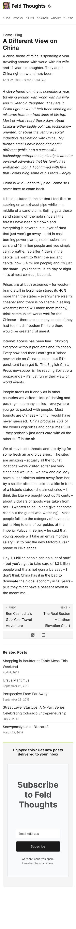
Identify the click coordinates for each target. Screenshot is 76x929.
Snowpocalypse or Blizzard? (25, 727)
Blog (18, 35)
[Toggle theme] (49, 6)
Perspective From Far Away (25, 694)
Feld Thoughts (29, 6)
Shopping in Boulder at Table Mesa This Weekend (35, 664)
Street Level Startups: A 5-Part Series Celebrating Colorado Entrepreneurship (34, 710)
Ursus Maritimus (16, 680)
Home (7, 35)
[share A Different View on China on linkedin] (43, 634)
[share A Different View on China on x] (32, 634)
